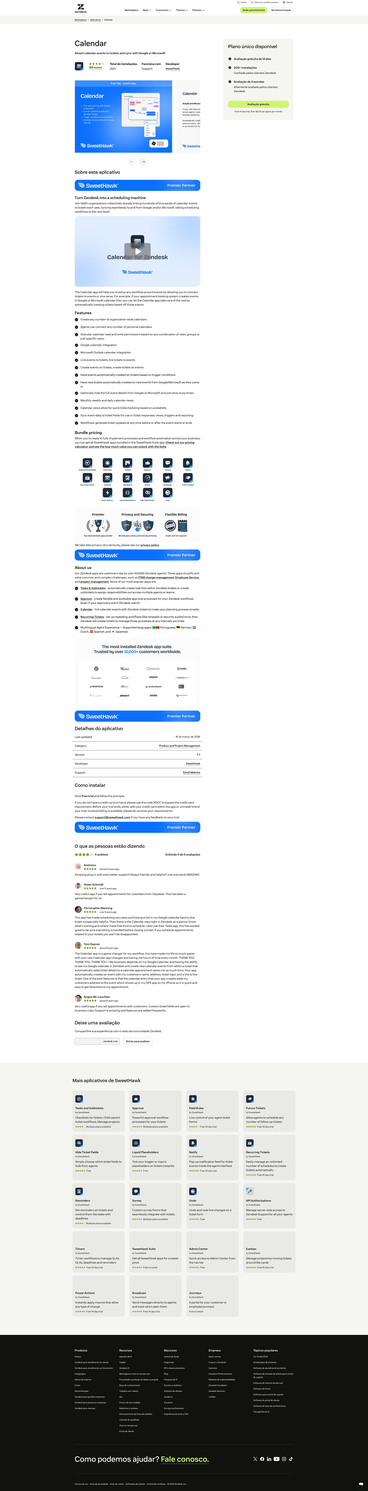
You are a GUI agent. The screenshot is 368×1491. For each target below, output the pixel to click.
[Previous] (132, 162)
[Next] (143, 162)
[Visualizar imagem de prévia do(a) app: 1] (123, 116)
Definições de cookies (135, 1484)
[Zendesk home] (82, 8)
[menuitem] (288, 2)
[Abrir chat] (361, 1484)
